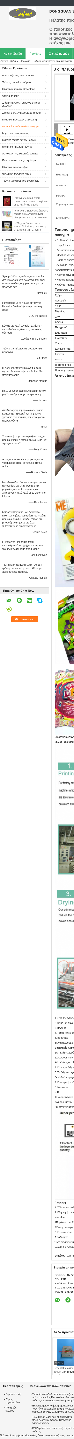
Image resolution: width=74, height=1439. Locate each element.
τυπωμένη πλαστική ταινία (16, 174)
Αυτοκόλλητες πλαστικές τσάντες (20, 153)
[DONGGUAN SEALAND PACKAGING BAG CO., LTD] (22, 13)
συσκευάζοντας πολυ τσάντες (18, 75)
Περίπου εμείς (13, 1394)
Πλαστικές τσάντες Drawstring (18, 89)
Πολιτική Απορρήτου (11, 1435)
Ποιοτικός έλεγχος (11, 1409)
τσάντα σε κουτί (10, 96)
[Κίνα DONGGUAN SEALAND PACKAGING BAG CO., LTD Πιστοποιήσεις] (12, 256)
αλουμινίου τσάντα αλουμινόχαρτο (21, 126)
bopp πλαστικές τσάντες (15, 133)
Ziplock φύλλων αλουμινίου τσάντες (22, 112)
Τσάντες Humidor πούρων (16, 82)
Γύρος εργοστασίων (13, 1401)
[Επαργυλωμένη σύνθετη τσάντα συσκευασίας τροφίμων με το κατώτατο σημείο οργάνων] (7, 201)
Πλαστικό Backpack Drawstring (19, 119)
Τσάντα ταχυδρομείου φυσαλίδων (20, 180)
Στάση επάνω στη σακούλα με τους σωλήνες (21, 104)
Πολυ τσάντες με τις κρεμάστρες (19, 160)
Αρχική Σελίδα (13, 53)
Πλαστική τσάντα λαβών (15, 167)
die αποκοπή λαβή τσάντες (17, 146)
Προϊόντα (35, 53)
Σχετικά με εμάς (59, 53)
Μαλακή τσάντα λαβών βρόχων (19, 140)
